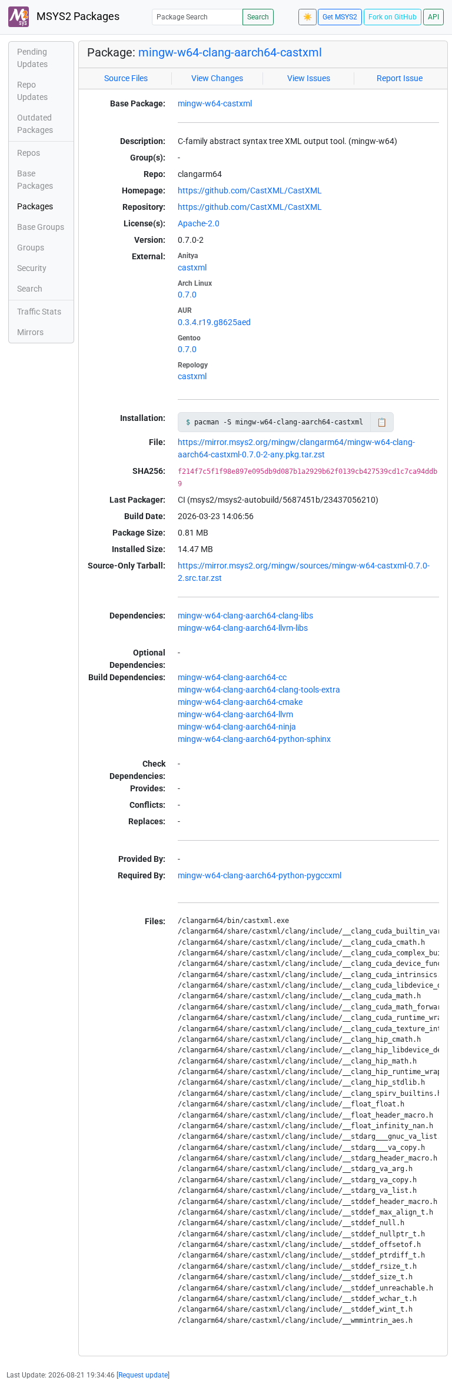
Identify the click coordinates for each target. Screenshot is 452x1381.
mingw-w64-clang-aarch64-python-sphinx (254, 739)
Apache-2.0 (199, 223)
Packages (35, 206)
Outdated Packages (35, 124)
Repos (28, 153)
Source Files (126, 78)
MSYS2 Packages (76, 16)
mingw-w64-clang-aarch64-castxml (230, 52)
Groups (30, 247)
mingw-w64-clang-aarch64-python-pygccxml (259, 875)
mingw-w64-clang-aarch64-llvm (235, 714)
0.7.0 (187, 294)
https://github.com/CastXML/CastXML (250, 190)
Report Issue (400, 78)
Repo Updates (32, 91)
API (433, 17)
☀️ (307, 17)
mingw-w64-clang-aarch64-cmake (240, 702)
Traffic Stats (39, 311)
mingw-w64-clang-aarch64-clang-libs (245, 615)
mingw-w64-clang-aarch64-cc (232, 677)
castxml (192, 267)
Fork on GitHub (392, 17)
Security (31, 268)
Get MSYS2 (340, 17)
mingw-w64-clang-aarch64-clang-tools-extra (259, 689)
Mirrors (30, 332)
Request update (143, 1375)
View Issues (308, 78)
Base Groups (40, 227)
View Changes (217, 78)
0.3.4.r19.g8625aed (214, 322)
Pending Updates (32, 58)
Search (258, 17)
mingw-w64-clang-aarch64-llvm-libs (243, 628)
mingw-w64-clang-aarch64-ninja (237, 726)
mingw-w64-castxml (215, 103)
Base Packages (35, 179)
